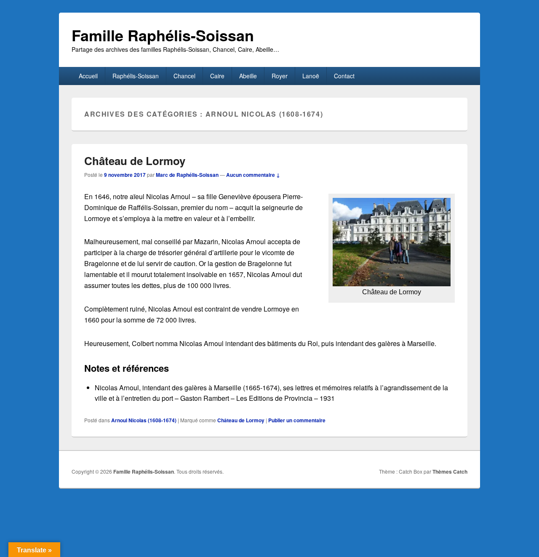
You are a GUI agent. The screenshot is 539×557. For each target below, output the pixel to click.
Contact (344, 76)
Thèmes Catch (449, 471)
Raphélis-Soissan (135, 76)
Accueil (88, 76)
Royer (280, 76)
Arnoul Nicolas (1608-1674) (143, 420)
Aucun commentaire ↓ (253, 175)
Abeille (248, 76)
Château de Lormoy (134, 160)
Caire (217, 76)
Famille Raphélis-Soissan (163, 35)
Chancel (184, 76)
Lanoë (310, 76)
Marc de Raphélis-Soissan (187, 175)
